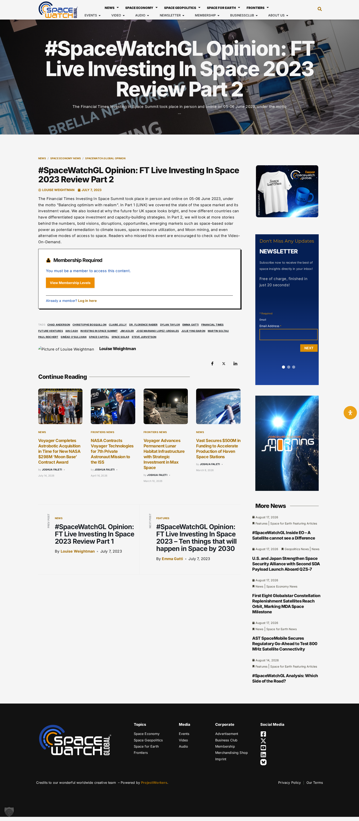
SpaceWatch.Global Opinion (105, 158)
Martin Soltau (218, 330)
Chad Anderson (58, 324)
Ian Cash (71, 330)
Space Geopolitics (180, 8)
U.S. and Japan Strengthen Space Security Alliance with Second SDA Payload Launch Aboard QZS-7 (286, 564)
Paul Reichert (48, 336)
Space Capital (99, 336)
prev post (48, 521)
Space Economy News (65, 158)
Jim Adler (127, 330)
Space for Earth (221, 8)
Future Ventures (50, 330)
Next (309, 348)
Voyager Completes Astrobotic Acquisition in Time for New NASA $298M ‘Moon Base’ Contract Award (59, 451)
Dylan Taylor (170, 324)
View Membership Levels (70, 283)
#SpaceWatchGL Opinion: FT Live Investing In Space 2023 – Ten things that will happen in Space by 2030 (196, 538)
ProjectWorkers (154, 782)
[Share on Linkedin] (235, 363)
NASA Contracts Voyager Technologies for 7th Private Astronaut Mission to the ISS (112, 451)
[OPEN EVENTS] (99, 15)
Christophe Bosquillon (89, 324)
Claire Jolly (118, 324)
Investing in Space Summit (99, 330)
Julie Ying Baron (193, 330)
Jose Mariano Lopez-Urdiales (157, 330)
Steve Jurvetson (144, 336)
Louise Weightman (78, 551)
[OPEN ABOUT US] (287, 15)
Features (162, 518)
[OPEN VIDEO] (123, 15)
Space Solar (120, 336)
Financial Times (212, 324)
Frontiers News (102, 432)
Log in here (87, 301)
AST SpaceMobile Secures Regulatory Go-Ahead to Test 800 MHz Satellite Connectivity (284, 644)
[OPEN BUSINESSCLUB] (256, 15)
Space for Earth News (281, 629)
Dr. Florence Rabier (143, 324)
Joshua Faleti (52, 469)
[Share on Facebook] (212, 363)
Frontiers (255, 8)
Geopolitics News (297, 549)
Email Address (270, 326)
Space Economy (139, 8)
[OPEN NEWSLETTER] (183, 15)
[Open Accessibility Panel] (350, 412)
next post (150, 521)
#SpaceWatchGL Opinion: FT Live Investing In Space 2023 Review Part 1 (94, 534)
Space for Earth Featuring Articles (293, 523)
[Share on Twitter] (224, 363)
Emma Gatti (190, 324)
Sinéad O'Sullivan (73, 336)
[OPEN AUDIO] (148, 15)
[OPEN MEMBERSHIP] (218, 15)
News (109, 8)
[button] (318, 10)
